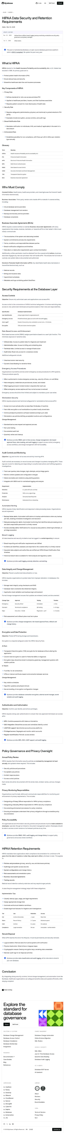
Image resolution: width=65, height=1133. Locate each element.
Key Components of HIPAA (13, 88)
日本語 (31, 1129)
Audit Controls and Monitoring (14, 453)
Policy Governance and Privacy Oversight (28, 751)
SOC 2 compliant (17, 52)
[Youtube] (13, 1124)
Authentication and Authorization (15, 705)
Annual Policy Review (11, 757)
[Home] (7, 3)
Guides (10, 12)
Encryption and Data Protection (15, 632)
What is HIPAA (12, 63)
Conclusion (10, 971)
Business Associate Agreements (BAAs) (18, 223)
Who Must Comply (14, 187)
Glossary (6, 145)
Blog (4, 12)
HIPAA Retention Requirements (22, 848)
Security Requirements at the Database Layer (31, 289)
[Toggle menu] (45, 3)
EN (26, 1129)
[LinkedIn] (10, 1124)
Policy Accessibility (10, 820)
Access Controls (9, 296)
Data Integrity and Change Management (18, 569)
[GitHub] (4, 1124)
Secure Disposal (9, 934)
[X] (7, 1124)
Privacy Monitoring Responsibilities (16, 790)
